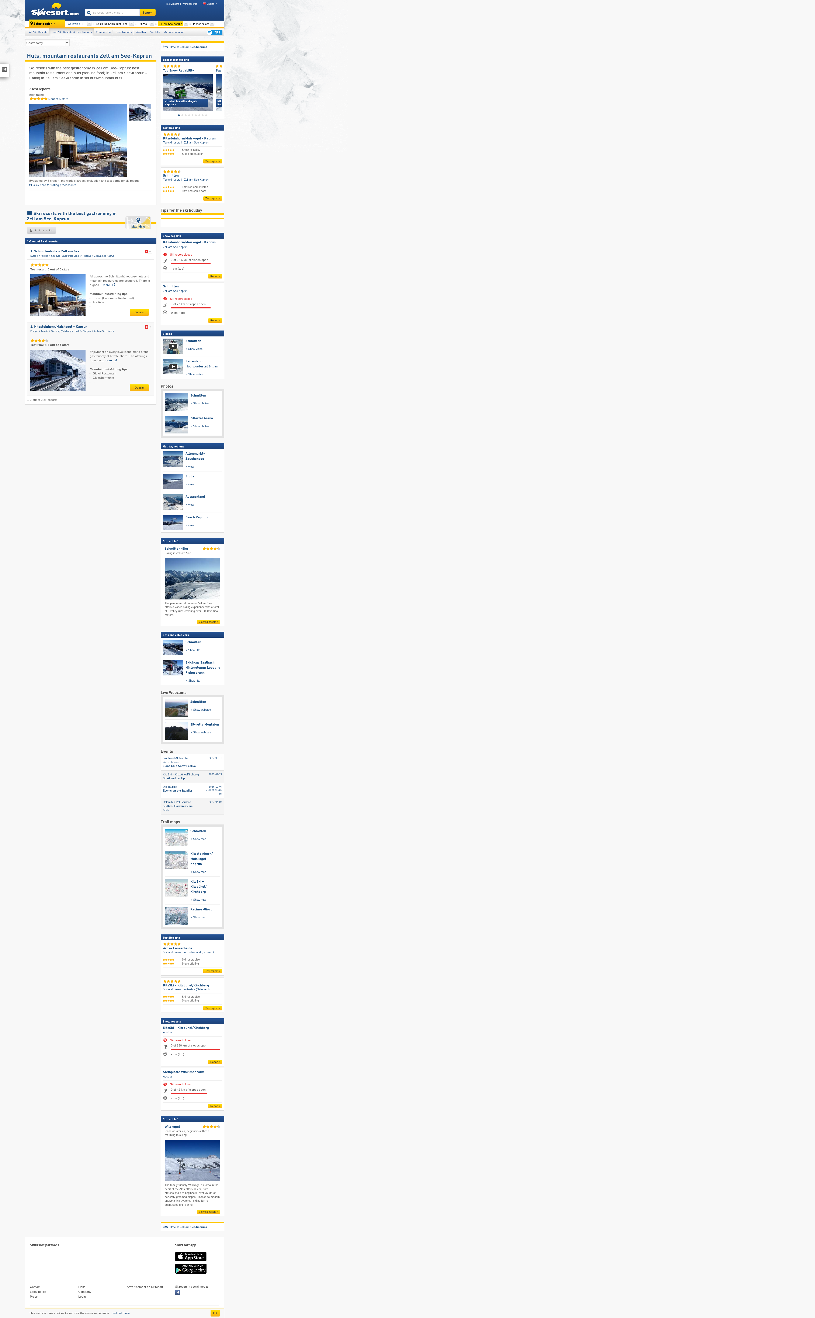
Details (139, 312)
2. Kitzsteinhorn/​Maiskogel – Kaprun (58, 327)
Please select (201, 24)
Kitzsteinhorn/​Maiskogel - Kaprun (189, 242)
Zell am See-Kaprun (104, 256)
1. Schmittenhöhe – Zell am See (54, 251)
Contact (35, 1286)
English (210, 4)
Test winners (172, 4)
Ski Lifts (155, 32)
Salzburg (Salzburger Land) (65, 256)
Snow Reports (123, 32)
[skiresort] (53, 10)
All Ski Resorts (38, 32)
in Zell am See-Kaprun (194, 142)
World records (190, 4)
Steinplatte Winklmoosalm (183, 1072)
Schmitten (171, 286)
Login (82, 1296)
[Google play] (191, 1273)
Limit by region (43, 230)
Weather (141, 32)
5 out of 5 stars (57, 99)
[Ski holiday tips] (214, 32)
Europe (34, 256)
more (107, 285)
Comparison (103, 32)
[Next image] (219, 91)
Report (214, 276)
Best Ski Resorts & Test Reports (72, 32)
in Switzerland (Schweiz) (199, 952)
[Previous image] (166, 91)
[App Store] (191, 1261)
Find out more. (121, 1313)
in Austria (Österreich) (197, 989)
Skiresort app (185, 1245)
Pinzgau (87, 256)
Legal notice (38, 1291)
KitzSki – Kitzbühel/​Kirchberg (186, 1028)
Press (34, 1296)
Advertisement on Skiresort (145, 1286)
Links (81, 1286)
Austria (44, 256)
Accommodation (174, 32)
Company (84, 1291)
